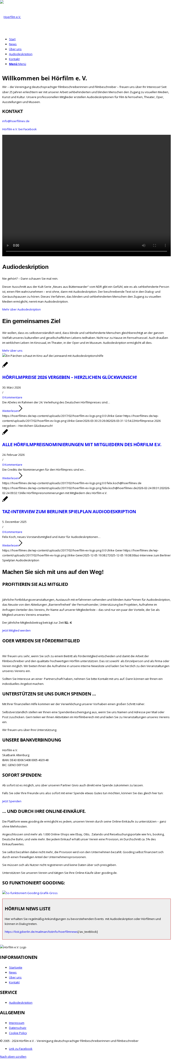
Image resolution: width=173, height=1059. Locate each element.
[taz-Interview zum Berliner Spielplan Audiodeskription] (5, 501)
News (13, 972)
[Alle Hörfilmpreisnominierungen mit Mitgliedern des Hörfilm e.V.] (5, 434)
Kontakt (14, 982)
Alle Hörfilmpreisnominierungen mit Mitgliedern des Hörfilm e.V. (82, 444)
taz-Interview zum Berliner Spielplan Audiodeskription (69, 511)
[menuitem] (91, 39)
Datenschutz (17, 1028)
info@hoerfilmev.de (16, 121)
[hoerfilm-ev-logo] (10, 17)
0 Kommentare (12, 397)
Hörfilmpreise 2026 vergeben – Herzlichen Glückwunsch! (69, 377)
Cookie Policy (18, 1033)
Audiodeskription (20, 1003)
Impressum (16, 1023)
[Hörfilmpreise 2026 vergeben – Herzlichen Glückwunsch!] (5, 367)
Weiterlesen (10, 411)
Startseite (15, 967)
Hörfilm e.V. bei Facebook (19, 129)
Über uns (15, 977)
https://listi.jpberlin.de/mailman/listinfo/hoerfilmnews (41, 932)
